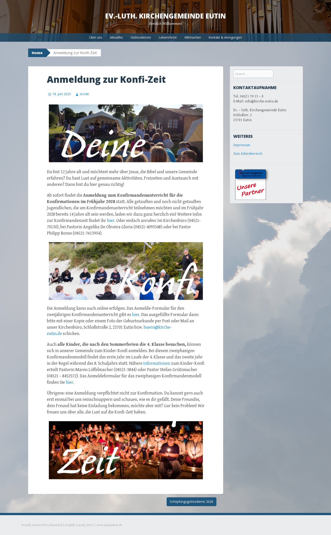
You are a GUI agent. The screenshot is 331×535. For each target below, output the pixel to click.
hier (110, 220)
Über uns (95, 37)
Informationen (156, 363)
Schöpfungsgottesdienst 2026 (191, 501)
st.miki (84, 94)
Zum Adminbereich (247, 154)
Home (37, 52)
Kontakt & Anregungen (225, 37)
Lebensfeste (168, 37)
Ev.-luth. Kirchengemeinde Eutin (165, 16)
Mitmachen (192, 37)
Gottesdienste (141, 37)
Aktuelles (116, 37)
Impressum (241, 145)
